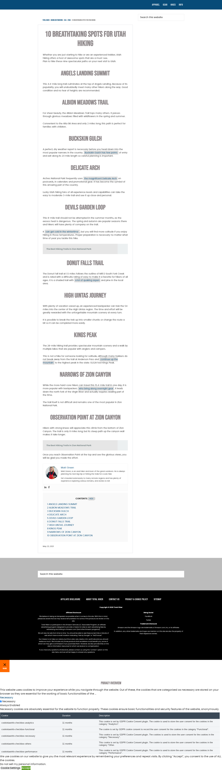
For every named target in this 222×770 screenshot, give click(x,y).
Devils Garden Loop (60, 518)
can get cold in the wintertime (62, 232)
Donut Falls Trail (58, 522)
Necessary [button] (6, 697)
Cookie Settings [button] (10, 768)
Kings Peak (54, 528)
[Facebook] (49, 487)
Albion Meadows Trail (61, 508)
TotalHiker (61, 4)
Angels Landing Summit (62, 504)
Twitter (148, 620)
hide (91, 499)
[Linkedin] (45, 487)
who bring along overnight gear (96, 388)
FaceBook (148, 616)
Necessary (8, 701)
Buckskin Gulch (58, 511)
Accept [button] (26, 768)
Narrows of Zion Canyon (64, 532)
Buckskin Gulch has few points (101, 153)
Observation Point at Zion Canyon (70, 535)
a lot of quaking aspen (87, 280)
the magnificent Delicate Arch (100, 178)
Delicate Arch (56, 515)
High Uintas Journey (60, 525)
